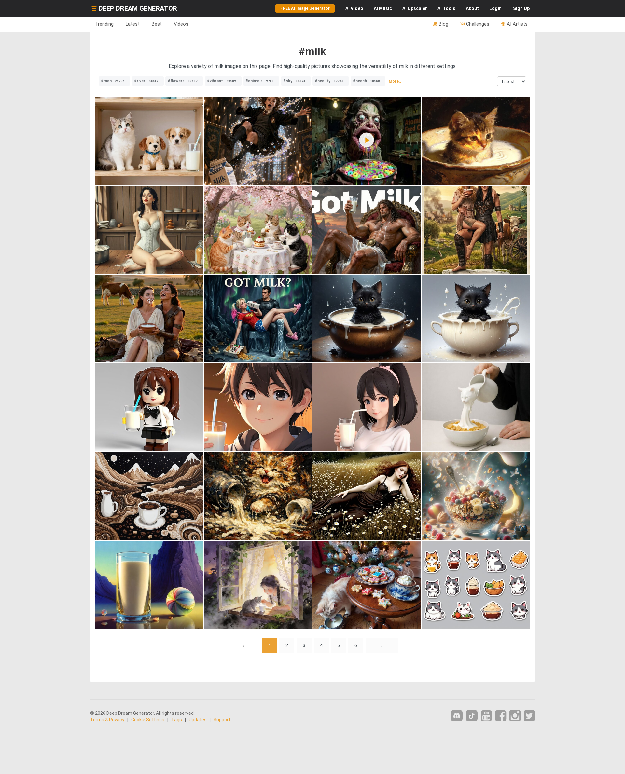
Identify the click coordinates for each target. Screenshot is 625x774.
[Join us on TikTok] (472, 715)
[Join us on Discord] (457, 715)
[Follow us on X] (529, 716)
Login (495, 8)
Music (383, 8)
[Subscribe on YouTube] (486, 716)
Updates (198, 719)
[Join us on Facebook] (500, 716)
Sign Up (521, 8)
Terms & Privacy (107, 719)
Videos (181, 24)
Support (222, 719)
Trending (104, 24)
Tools (446, 8)
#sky (294, 81)
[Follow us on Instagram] (515, 716)
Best (157, 24)
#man (113, 81)
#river (146, 81)
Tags (176, 719)
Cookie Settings (147, 719)
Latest (133, 24)
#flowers (183, 81)
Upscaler (414, 8)
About (472, 8)
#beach (366, 81)
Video (354, 8)
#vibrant (221, 81)
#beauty (329, 81)
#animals (259, 81)
